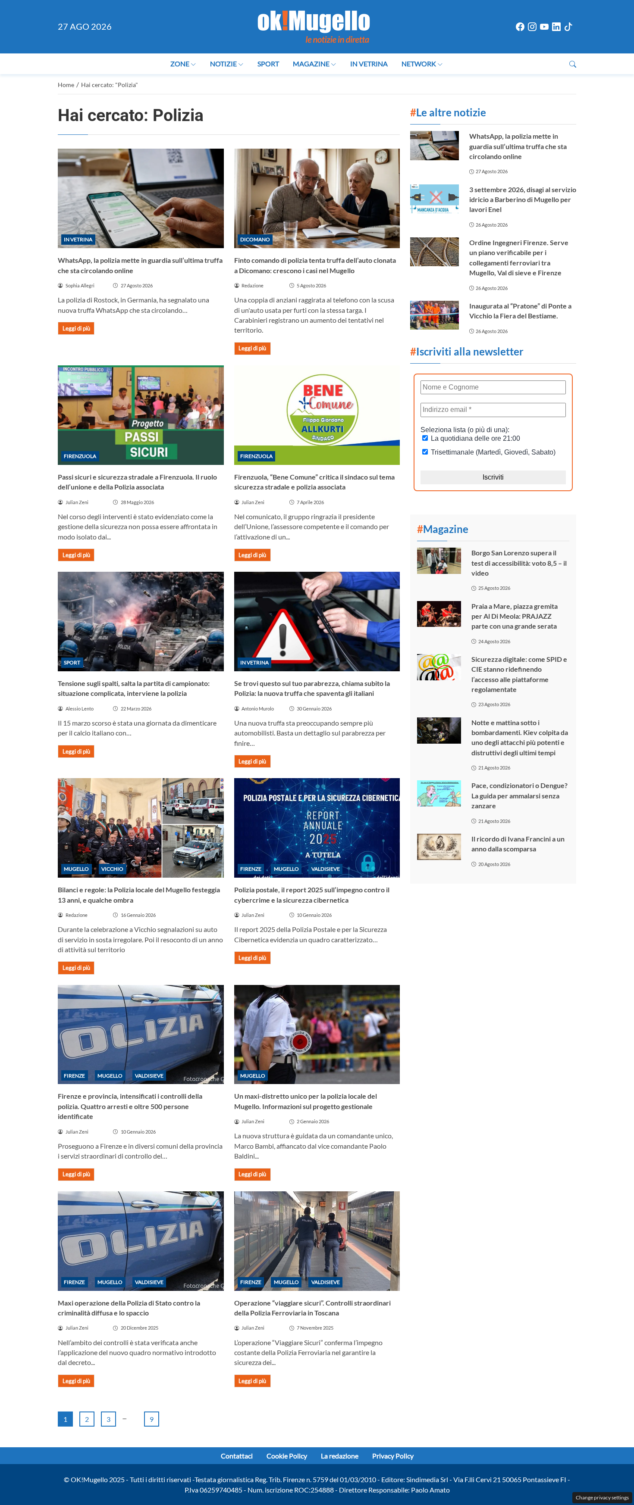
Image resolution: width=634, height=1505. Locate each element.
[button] (572, 64)
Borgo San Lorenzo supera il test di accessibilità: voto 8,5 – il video (519, 562)
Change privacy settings (602, 1497)
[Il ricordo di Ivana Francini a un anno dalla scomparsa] (439, 847)
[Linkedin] (556, 27)
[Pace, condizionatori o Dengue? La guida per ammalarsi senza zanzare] (439, 793)
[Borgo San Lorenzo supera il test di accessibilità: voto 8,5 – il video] (439, 561)
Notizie (223, 63)
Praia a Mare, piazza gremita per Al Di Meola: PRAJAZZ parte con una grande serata (514, 616)
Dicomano (255, 239)
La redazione (339, 1456)
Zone (179, 63)
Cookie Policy (287, 1456)
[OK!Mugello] (313, 26)
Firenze (250, 869)
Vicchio (112, 869)
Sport (268, 63)
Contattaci (237, 1456)
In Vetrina (369, 63)
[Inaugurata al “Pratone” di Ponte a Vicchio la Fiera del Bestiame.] (434, 315)
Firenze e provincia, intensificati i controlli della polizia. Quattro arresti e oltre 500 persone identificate (130, 1106)
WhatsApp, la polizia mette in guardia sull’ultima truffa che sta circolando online (518, 146)
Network (419, 63)
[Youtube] (544, 27)
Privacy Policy (393, 1456)
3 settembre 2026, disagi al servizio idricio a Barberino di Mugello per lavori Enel (522, 199)
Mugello (76, 869)
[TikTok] (568, 27)
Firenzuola (80, 456)
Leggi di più (76, 328)
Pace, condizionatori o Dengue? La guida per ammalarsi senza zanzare (519, 795)
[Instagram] (532, 27)
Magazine (311, 63)
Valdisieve (325, 869)
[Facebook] (520, 27)
